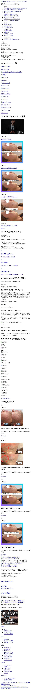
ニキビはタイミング (6, 139)
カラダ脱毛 (7, 649)
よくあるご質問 (8, 30)
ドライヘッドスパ (11, 15)
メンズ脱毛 (13, 9)
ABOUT (3, 662)
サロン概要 (7, 669)
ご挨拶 (5, 666)
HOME (2, 626)
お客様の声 (7, 32)
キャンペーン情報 (8, 35)
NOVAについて (8, 26)
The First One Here (5, 398)
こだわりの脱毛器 (8, 27)
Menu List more (4, 113)
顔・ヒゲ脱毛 (7, 647)
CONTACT (3, 675)
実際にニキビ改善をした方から (9, 168)
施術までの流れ (8, 24)
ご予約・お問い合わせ (12, 39)
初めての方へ (7, 29)
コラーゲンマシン (12, 19)
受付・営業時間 (8, 671)
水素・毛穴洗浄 (12, 11)
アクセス (6, 673)
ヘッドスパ (7, 658)
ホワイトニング (11, 20)
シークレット (9, 17)
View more (3, 435)
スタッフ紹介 (7, 668)
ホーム (5, 629)
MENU (2, 645)
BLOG (2, 636)
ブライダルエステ (15, 8)
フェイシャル (7, 650)
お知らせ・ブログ (8, 33)
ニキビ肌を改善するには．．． (9, 197)
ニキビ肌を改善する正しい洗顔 (9, 225)
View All (3, 228)
